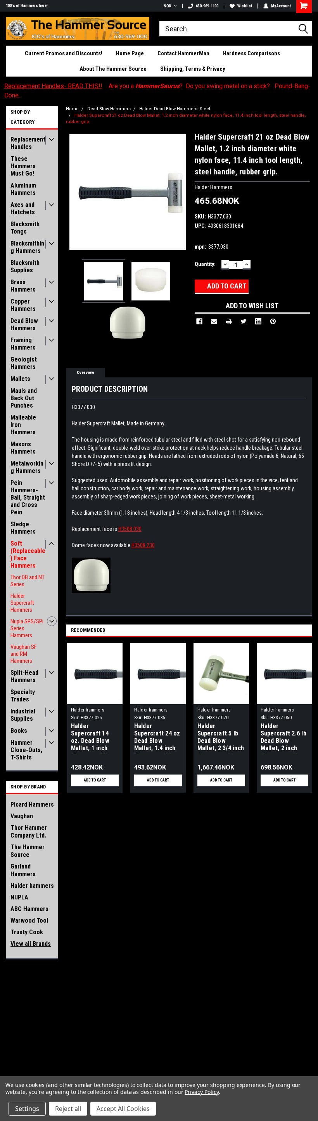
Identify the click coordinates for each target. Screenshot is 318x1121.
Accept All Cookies (123, 1108)
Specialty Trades (22, 695)
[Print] (229, 321)
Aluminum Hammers (23, 189)
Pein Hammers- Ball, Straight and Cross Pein (27, 497)
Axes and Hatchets (22, 208)
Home (72, 108)
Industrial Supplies (22, 715)
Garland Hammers (23, 870)
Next (181, 192)
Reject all (68, 1108)
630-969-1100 (207, 6)
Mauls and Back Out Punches (23, 398)
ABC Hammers (29, 909)
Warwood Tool (29, 920)
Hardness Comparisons (251, 53)
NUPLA (19, 897)
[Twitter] (243, 321)
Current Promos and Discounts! (63, 53)
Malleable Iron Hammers (23, 425)
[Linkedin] (258, 321)
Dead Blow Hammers (24, 324)
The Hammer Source (27, 850)
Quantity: (205, 264)
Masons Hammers (23, 447)
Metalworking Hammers (26, 467)
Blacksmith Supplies (25, 266)
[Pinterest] (273, 321)
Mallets (20, 378)
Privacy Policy (201, 1091)
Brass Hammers (23, 285)
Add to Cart (95, 780)
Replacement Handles (27, 143)
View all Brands (30, 943)
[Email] (214, 321)
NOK (167, 6)
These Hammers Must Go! (23, 166)
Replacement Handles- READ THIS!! (53, 86)
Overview (85, 372)
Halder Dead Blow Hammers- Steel (174, 108)
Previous (73, 192)
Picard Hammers (32, 804)
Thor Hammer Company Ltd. (28, 831)
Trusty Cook (26, 932)
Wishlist (244, 6)
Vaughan (21, 816)
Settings (27, 1108)
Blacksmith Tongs (25, 227)
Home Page (130, 53)
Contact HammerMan (183, 53)
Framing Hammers (23, 343)
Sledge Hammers (23, 527)
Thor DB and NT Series (27, 581)
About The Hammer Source (113, 68)
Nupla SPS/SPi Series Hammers (26, 628)
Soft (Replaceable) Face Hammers (27, 554)
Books (18, 730)
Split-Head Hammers (24, 676)
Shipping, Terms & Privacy (192, 68)
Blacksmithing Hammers (27, 247)
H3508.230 (143, 545)
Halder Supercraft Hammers (22, 602)
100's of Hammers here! (27, 5)
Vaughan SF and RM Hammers (23, 653)
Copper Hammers (23, 305)
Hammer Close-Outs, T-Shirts (26, 750)
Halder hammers (32, 885)
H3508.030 (130, 529)
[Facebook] (199, 321)
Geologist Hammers (23, 363)
